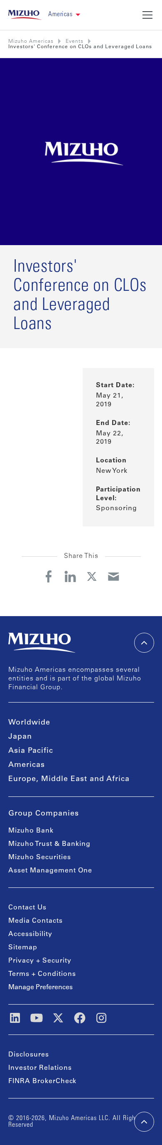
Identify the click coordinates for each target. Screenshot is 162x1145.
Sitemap (22, 947)
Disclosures (28, 1055)
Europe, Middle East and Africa (69, 779)
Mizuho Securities (39, 857)
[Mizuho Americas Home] (25, 15)
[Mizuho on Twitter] (58, 1018)
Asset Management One (50, 870)
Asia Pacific (30, 751)
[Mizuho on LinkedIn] (15, 1018)
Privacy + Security (39, 961)
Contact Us (27, 907)
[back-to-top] (144, 1122)
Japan (20, 737)
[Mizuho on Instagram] (101, 1018)
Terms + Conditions (42, 974)
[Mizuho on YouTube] (36, 1018)
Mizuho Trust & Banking (49, 844)
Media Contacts (35, 921)
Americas (26, 765)
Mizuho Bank (31, 831)
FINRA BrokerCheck (42, 1081)
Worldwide (29, 723)
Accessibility (30, 934)
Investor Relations (40, 1068)
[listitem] (74, 41)
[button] (64, 15)
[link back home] (42, 643)
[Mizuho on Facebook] (79, 1018)
